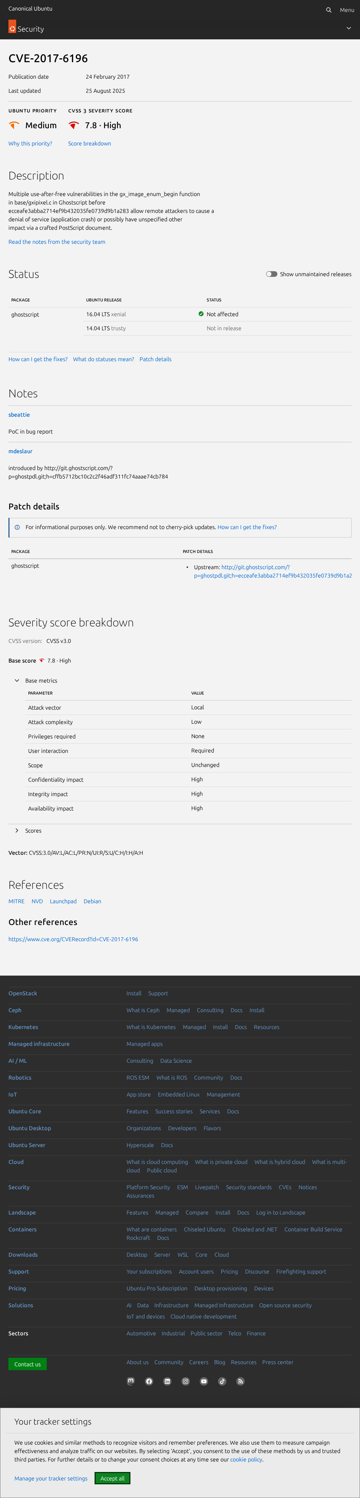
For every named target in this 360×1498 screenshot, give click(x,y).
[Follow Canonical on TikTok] (223, 1382)
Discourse (257, 1271)
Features (137, 1111)
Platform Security (148, 1187)
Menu (347, 10)
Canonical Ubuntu (30, 8)
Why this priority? (30, 143)
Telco (234, 1333)
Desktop (137, 1254)
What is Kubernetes (151, 1027)
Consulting (210, 1010)
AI (129, 1305)
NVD (37, 901)
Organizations (144, 1128)
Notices (307, 1187)
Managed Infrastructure (223, 1305)
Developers (182, 1128)
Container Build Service (313, 1229)
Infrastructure (171, 1305)
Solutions (20, 1305)
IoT (12, 1094)
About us (138, 1362)
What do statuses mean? (103, 359)
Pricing (229, 1271)
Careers (198, 1362)
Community (208, 1077)
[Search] (328, 10)
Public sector (207, 1333)
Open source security (285, 1305)
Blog (219, 1362)
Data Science (176, 1060)
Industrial (173, 1333)
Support (158, 993)
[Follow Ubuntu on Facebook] (150, 1382)
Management (223, 1094)
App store (139, 1094)
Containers (22, 1229)
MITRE (16, 901)
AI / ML (17, 1060)
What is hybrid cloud (280, 1162)
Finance (256, 1333)
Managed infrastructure (39, 1044)
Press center (278, 1362)
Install (134, 993)
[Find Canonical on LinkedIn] (168, 1382)
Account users (196, 1271)
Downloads (23, 1254)
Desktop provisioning (220, 1288)
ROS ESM (138, 1077)
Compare (197, 1212)
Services (210, 1111)
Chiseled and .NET (254, 1229)
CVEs (285, 1187)
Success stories (174, 1111)
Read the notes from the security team (56, 242)
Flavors (212, 1128)
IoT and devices (146, 1316)
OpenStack (22, 993)
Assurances (140, 1195)
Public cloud (162, 1170)
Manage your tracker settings (51, 1478)
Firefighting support (301, 1271)
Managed (178, 1010)
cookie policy (246, 1459)
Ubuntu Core (24, 1111)
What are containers (152, 1229)
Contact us (27, 1364)
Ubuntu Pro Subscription (157, 1288)
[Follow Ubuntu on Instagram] (187, 1382)
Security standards (249, 1187)
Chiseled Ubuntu (204, 1229)
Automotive (141, 1333)
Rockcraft (138, 1238)
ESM (182, 1187)
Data (143, 1305)
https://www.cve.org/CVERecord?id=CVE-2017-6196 (73, 939)
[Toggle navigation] (349, 28)
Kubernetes (23, 1027)
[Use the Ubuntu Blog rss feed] (242, 1382)
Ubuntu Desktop (29, 1128)
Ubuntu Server (26, 1145)
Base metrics (41, 680)
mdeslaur (20, 451)
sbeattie (19, 414)
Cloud (16, 1162)
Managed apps (145, 1044)
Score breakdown (89, 143)
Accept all (112, 1478)
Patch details (156, 359)
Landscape (22, 1212)
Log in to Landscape (281, 1212)
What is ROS (171, 1077)
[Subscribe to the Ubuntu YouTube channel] (205, 1382)
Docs (237, 1010)
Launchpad (63, 901)
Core (201, 1254)
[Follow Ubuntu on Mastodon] (132, 1382)
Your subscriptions (149, 1271)
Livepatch (207, 1187)
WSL (183, 1254)
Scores (33, 830)
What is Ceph (143, 1010)
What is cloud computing (157, 1162)
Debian (92, 901)
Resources (266, 1027)
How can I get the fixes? (38, 359)
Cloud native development (204, 1316)
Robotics (19, 1077)
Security (19, 1187)
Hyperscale (140, 1145)
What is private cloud (221, 1162)
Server (162, 1254)
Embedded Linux (179, 1094)
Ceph (14, 1010)
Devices (264, 1288)
